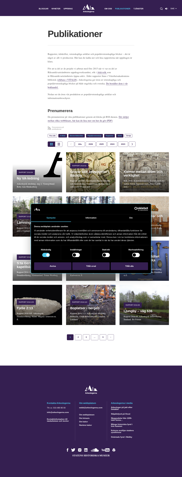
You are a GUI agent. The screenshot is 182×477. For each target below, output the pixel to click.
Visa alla (52, 136)
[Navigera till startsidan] (91, 393)
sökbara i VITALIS (67, 79)
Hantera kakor (85, 425)
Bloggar (43, 9)
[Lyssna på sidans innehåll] (166, 8)
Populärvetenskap (94, 136)
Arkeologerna (89, 8)
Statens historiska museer (91, 455)
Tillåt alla (129, 266)
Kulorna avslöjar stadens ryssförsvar (122, 431)
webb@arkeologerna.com (90, 408)
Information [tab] (91, 218)
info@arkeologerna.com (58, 412)
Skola (120, 136)
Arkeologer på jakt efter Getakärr (121, 408)
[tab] (91, 144)
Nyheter (56, 9)
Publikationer (122, 9)
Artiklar (63, 136)
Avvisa (53, 266)
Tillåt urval (91, 266)
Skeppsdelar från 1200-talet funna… (121, 419)
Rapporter (109, 136)
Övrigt (128, 136)
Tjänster (138, 9)
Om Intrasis (84, 418)
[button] (161, 8)
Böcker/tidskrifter (76, 136)
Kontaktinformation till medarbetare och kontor (58, 420)
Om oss (108, 9)
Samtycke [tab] (51, 218)
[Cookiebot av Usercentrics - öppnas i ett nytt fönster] (136, 209)
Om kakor (83, 422)
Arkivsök (102, 72)
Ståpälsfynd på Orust (120, 414)
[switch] (76, 255)
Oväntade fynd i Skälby (121, 437)
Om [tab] (131, 218)
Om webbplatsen (86, 415)
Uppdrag (68, 9)
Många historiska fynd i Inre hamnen (121, 425)
